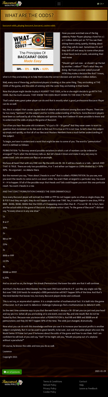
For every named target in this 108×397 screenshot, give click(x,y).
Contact (83, 381)
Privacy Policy (49, 388)
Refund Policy (49, 384)
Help (81, 384)
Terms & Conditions (52, 381)
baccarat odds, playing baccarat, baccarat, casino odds (29, 25)
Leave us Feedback (88, 388)
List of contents (13, 372)
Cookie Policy (49, 391)
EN (100, 4)
